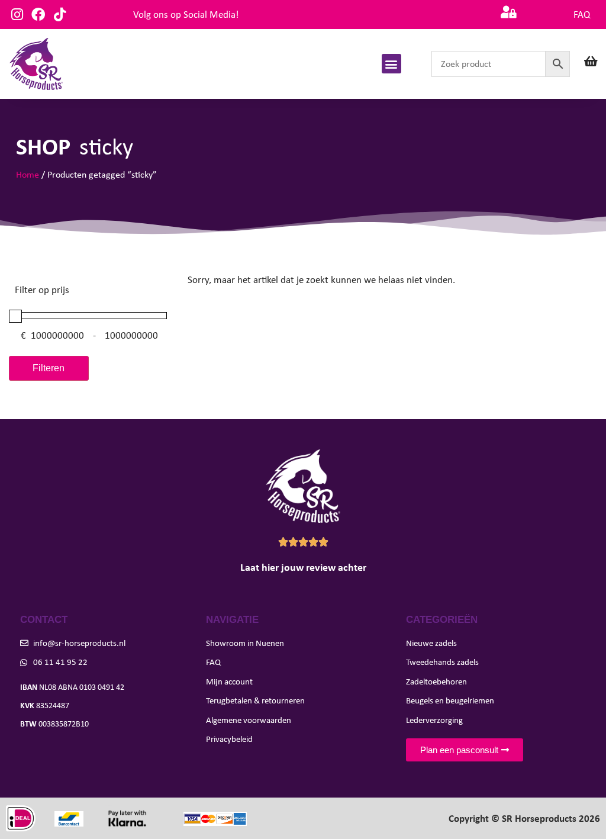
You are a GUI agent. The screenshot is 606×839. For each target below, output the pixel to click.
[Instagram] (17, 14)
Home (27, 174)
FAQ (581, 14)
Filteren (49, 368)
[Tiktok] (59, 14)
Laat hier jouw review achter (303, 567)
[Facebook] (38, 14)
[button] (391, 63)
